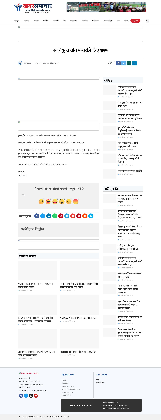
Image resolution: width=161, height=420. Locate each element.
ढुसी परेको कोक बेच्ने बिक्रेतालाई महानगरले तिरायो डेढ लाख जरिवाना (129, 130)
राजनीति (56, 21)
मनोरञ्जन (95, 21)
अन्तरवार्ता (73, 21)
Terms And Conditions (71, 389)
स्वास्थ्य (36, 21)
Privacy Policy (67, 392)
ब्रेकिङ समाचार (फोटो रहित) (69, 278)
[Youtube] (36, 396)
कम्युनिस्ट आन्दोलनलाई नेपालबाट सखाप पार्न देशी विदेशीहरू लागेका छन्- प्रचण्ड (129, 214)
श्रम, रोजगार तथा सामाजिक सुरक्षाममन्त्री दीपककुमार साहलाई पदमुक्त (129, 304)
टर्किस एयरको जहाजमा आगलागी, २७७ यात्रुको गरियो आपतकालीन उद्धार (130, 90)
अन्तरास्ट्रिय (108, 21)
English (135, 21)
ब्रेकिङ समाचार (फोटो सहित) (27, 346)
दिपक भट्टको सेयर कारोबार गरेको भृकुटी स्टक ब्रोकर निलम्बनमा (129, 289)
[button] (147, 21)
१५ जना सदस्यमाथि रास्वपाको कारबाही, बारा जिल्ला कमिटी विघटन (130, 198)
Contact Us (66, 395)
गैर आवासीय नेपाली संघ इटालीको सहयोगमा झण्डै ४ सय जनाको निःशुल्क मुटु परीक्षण (130, 332)
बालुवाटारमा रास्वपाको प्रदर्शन (130, 171)
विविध (126, 21)
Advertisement (68, 386)
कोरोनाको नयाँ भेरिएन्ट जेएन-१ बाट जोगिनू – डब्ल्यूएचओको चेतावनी (130, 158)
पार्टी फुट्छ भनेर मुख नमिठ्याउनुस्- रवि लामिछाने (78, 318)
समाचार (26, 21)
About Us (65, 383)
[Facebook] (21, 396)
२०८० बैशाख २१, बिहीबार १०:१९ (26, 290)
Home (64, 380)
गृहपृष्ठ (16, 21)
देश (64, 21)
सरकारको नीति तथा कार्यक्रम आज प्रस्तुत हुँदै (78, 352)
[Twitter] (26, 396)
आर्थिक (45, 21)
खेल (118, 21)
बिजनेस (85, 21)
